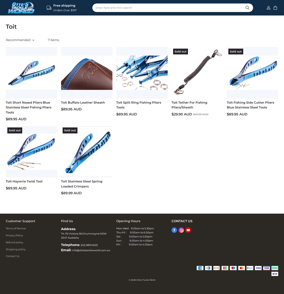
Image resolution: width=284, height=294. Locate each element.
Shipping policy (16, 249)
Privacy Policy (14, 235)
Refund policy (14, 242)
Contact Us (12, 256)
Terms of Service (16, 228)
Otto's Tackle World (145, 280)
